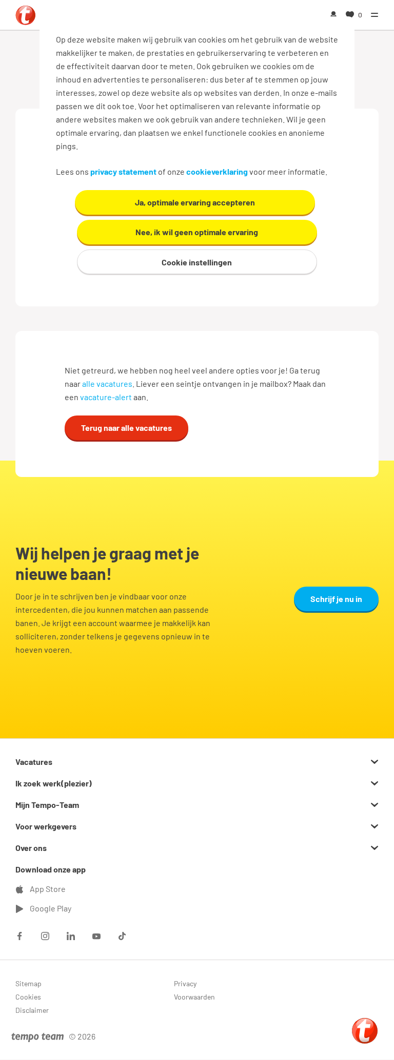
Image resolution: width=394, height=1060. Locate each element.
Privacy (185, 983)
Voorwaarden (194, 996)
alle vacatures (107, 383)
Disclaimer (32, 1010)
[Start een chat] (365, 1031)
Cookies (28, 996)
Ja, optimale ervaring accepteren (195, 202)
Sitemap (28, 983)
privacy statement (123, 171)
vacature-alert (106, 397)
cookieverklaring (217, 171)
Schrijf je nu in (336, 599)
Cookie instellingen (197, 262)
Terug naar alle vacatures (126, 427)
